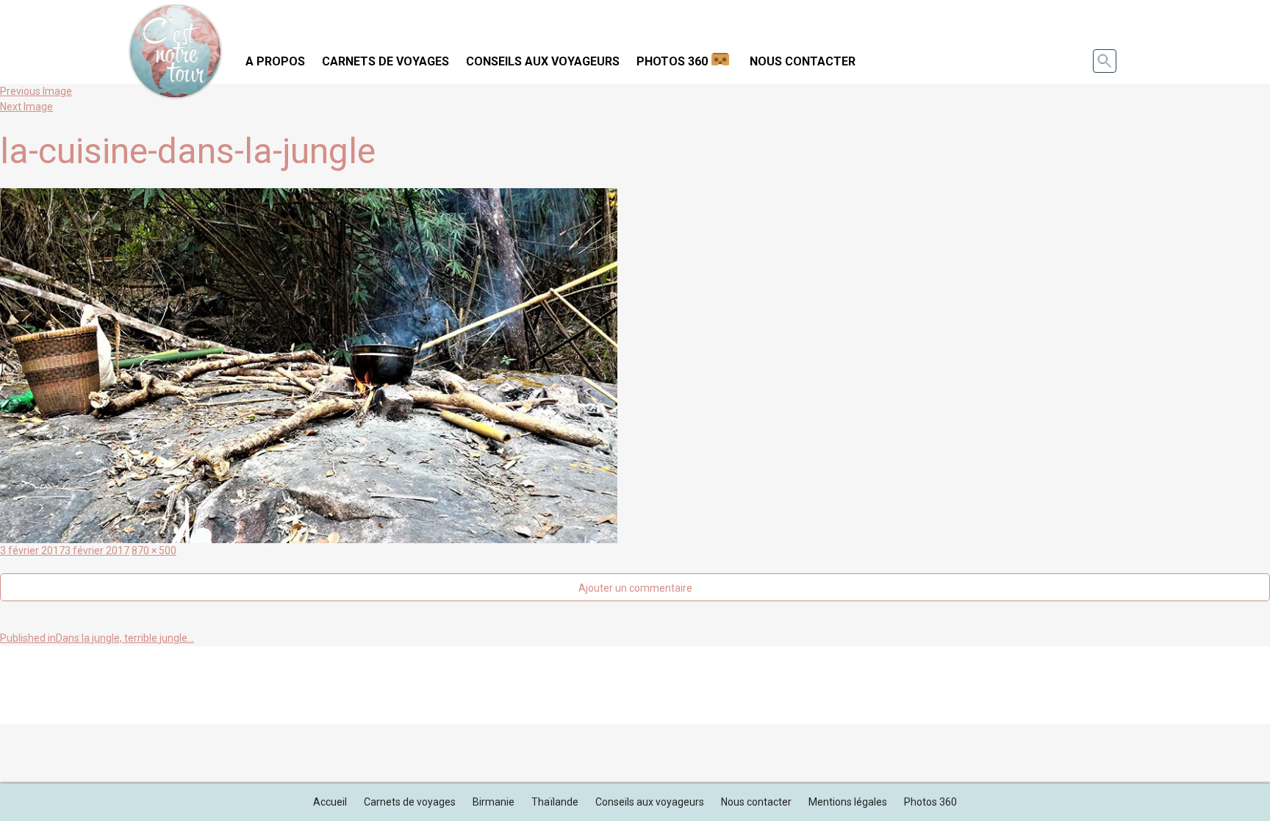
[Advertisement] (635, 683)
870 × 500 (154, 550)
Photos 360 (672, 61)
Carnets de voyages (385, 61)
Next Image (26, 106)
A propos (275, 61)
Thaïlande (554, 802)
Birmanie (493, 802)
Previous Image (36, 91)
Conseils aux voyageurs (543, 61)
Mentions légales (847, 802)
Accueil (330, 802)
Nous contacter (802, 61)
